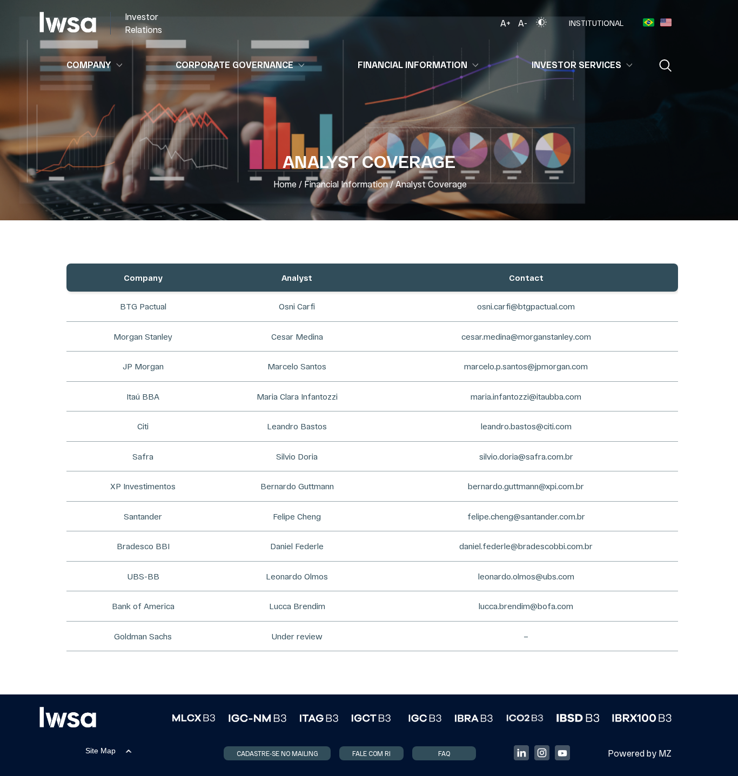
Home (285, 184)
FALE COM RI (371, 753)
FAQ (444, 753)
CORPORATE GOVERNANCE (234, 64)
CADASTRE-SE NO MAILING (277, 753)
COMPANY (88, 64)
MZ (665, 753)
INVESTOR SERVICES (576, 64)
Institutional (596, 23)
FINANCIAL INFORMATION (412, 64)
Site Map (100, 750)
